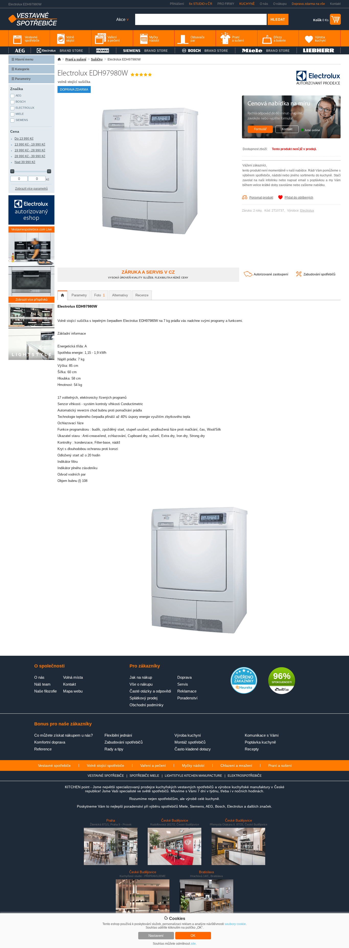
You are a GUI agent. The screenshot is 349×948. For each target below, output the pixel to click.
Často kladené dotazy (193, 749)
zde (193, 943)
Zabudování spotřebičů (319, 274)
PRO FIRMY (225, 4)
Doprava (184, 677)
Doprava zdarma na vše (308, 4)
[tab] (62, 295)
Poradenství (187, 698)
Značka (16, 89)
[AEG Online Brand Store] (20, 50)
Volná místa (73, 677)
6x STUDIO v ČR (200, 4)
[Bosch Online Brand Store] (205, 50)
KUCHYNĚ (247, 4)
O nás (264, 4)
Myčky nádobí (193, 765)
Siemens (22, 119)
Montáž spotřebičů (190, 742)
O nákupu (280, 4)
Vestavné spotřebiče (54, 765)
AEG (18, 95)
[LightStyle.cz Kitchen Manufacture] (31, 332)
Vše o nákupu (141, 684)
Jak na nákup (141, 677)
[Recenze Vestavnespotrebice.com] (243, 693)
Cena (14, 131)
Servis (182, 684)
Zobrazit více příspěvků (32, 299)
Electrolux (307, 210)
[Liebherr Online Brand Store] (318, 50)
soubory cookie (235, 924)
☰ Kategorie (20, 69)
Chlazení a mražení (236, 765)
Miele (20, 113)
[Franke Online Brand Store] (102, 50)
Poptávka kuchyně (260, 742)
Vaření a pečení (153, 765)
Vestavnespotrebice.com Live (31, 229)
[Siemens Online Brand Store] (145, 50)
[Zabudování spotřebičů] (298, 275)
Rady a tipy (113, 749)
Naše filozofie (45, 691)
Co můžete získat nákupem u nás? (63, 735)
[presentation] (62, 295)
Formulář (260, 129)
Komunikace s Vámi (261, 735)
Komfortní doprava (49, 742)
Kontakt (335, 4)
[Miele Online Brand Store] (266, 50)
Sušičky (97, 59)
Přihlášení (177, 4)
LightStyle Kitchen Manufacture (193, 775)
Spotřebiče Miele (144, 775)
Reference (43, 749)
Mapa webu (73, 691)
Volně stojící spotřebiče (105, 765)
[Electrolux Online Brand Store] (60, 50)
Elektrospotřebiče (245, 775)
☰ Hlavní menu (22, 59)
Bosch (21, 101)
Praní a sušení (75, 59)
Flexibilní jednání (118, 735)
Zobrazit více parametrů (31, 188)
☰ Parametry (21, 79)
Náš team (42, 684)
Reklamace (186, 691)
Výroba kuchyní (188, 735)
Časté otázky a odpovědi (150, 691)
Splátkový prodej (143, 698)
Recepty (252, 749)
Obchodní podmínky (147, 705)
